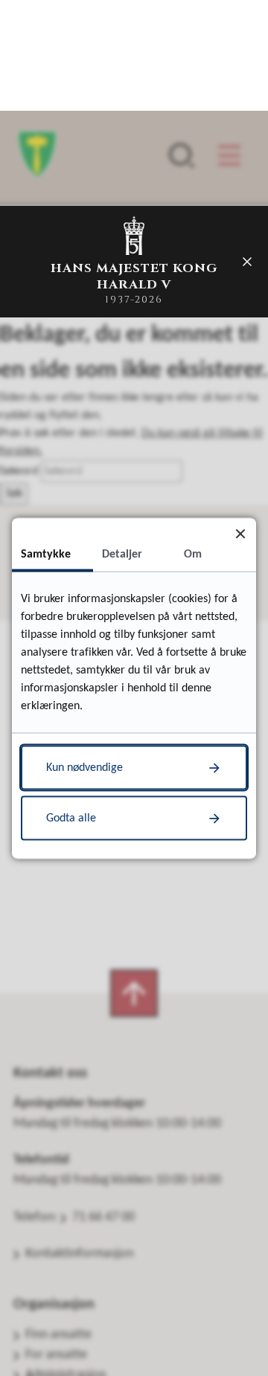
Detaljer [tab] (122, 554)
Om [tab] (193, 554)
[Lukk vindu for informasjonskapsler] (240, 533)
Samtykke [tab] (46, 554)
